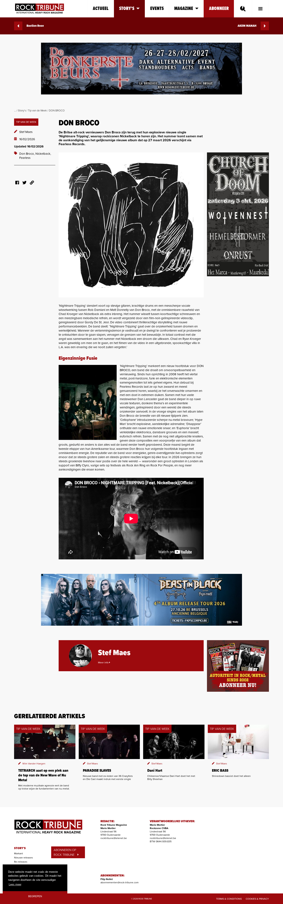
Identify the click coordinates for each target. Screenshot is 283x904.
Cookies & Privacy (257, 898)
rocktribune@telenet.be (113, 838)
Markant (18, 853)
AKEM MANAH (247, 26)
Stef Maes (26, 132)
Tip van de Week (37, 110)
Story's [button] (126, 8)
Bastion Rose (35, 26)
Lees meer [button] (15, 884)
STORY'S (20, 848)
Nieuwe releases (23, 857)
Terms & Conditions (229, 898)
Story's (22, 110)
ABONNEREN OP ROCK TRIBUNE (65, 852)
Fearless (24, 158)
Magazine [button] (183, 8)
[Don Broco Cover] (131, 224)
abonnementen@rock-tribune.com (119, 882)
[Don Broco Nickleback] (88, 402)
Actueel (101, 8)
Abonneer (219, 8)
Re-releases (20, 861)
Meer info (103, 662)
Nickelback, (43, 154)
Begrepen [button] (35, 896)
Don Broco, (27, 154)
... (15, 110)
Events (157, 8)
